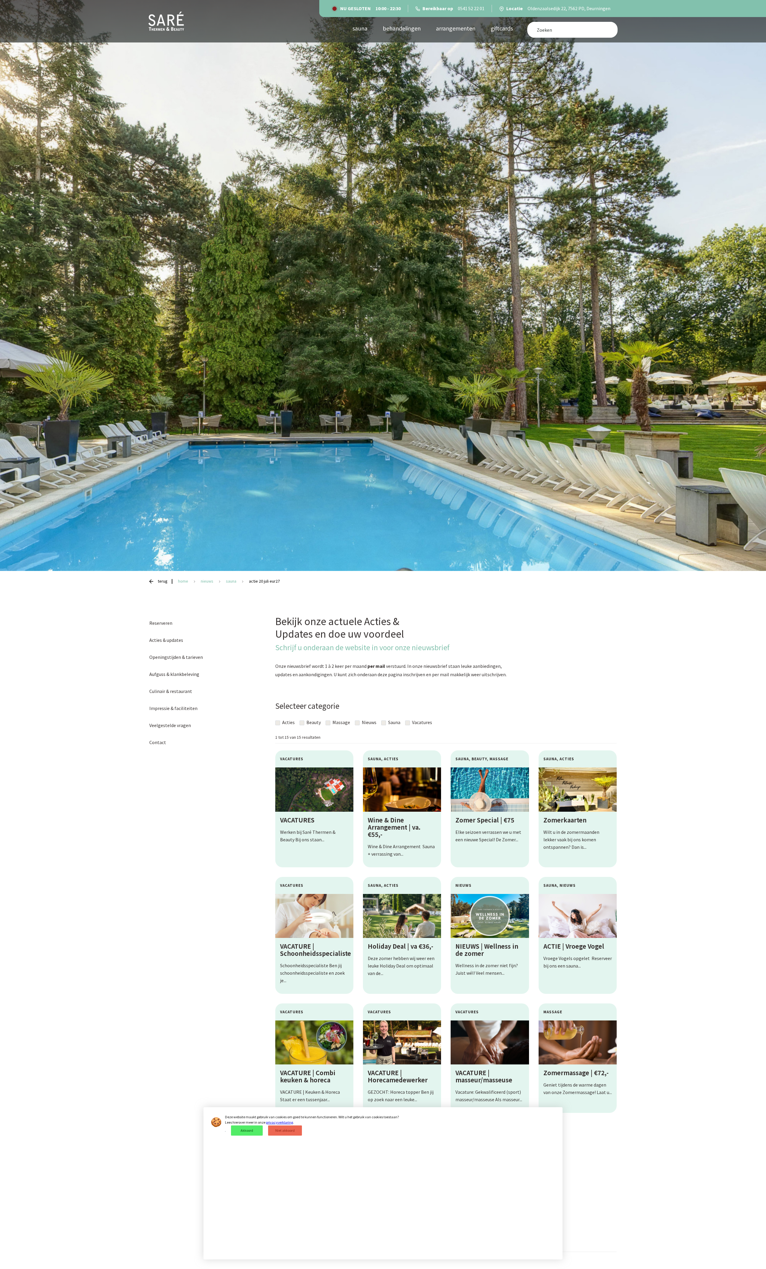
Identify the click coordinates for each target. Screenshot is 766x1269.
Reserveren (160, 623)
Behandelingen (402, 28)
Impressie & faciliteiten (173, 708)
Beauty (313, 722)
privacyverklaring (279, 1122)
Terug (162, 581)
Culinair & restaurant (170, 691)
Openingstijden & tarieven (176, 657)
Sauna (393, 722)
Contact (157, 742)
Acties (288, 722)
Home (183, 581)
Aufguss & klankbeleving (174, 674)
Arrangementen (455, 28)
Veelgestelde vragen (170, 725)
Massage (341, 722)
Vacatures (421, 722)
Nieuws (368, 722)
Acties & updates (166, 640)
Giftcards (502, 28)
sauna (359, 28)
